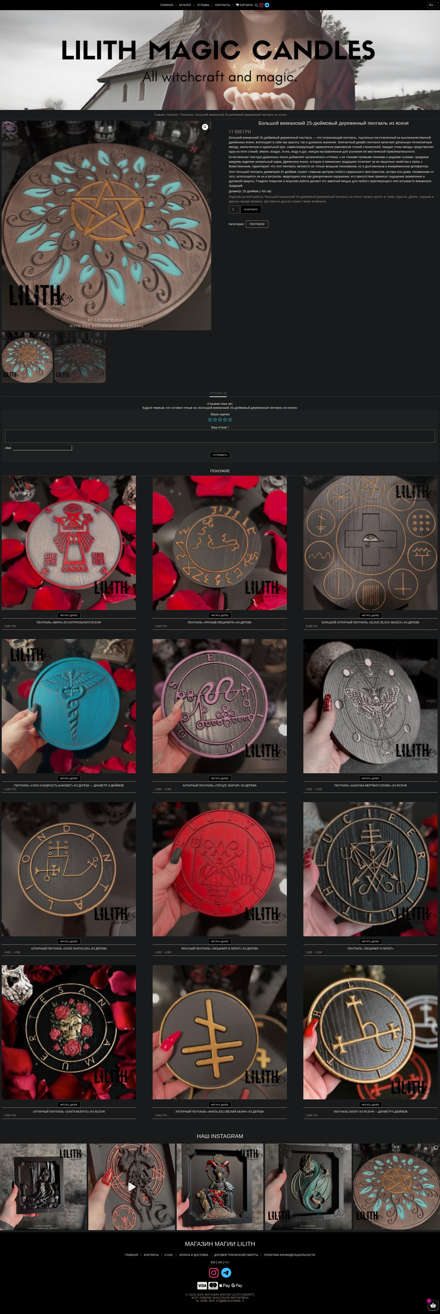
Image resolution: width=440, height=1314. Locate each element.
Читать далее (69, 615)
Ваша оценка (220, 414)
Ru (227, 1262)
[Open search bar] (256, 5)
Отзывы (203, 5)
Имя (8, 448)
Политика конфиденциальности (289, 1255)
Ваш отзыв (220, 427)
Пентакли (186, 114)
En (213, 1262)
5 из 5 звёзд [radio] (230, 420)
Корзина (246, 5)
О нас (168, 1255)
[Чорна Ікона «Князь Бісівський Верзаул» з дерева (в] (43, 1187)
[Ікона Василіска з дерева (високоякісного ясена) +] (308, 1187)
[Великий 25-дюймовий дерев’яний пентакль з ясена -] (396, 1187)
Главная (166, 5)
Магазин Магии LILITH (220, 1243)
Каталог (185, 5)
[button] (205, 127)
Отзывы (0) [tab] (218, 393)
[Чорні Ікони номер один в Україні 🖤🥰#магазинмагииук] (131, 1187)
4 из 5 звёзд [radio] (225, 420)
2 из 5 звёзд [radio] (215, 420)
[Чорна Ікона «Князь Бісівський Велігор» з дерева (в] (220, 1187)
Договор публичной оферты (236, 1255)
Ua (220, 1262)
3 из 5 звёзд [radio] (220, 420)
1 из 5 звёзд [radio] (210, 420)
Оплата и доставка (193, 1255)
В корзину (251, 209)
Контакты (222, 5)
